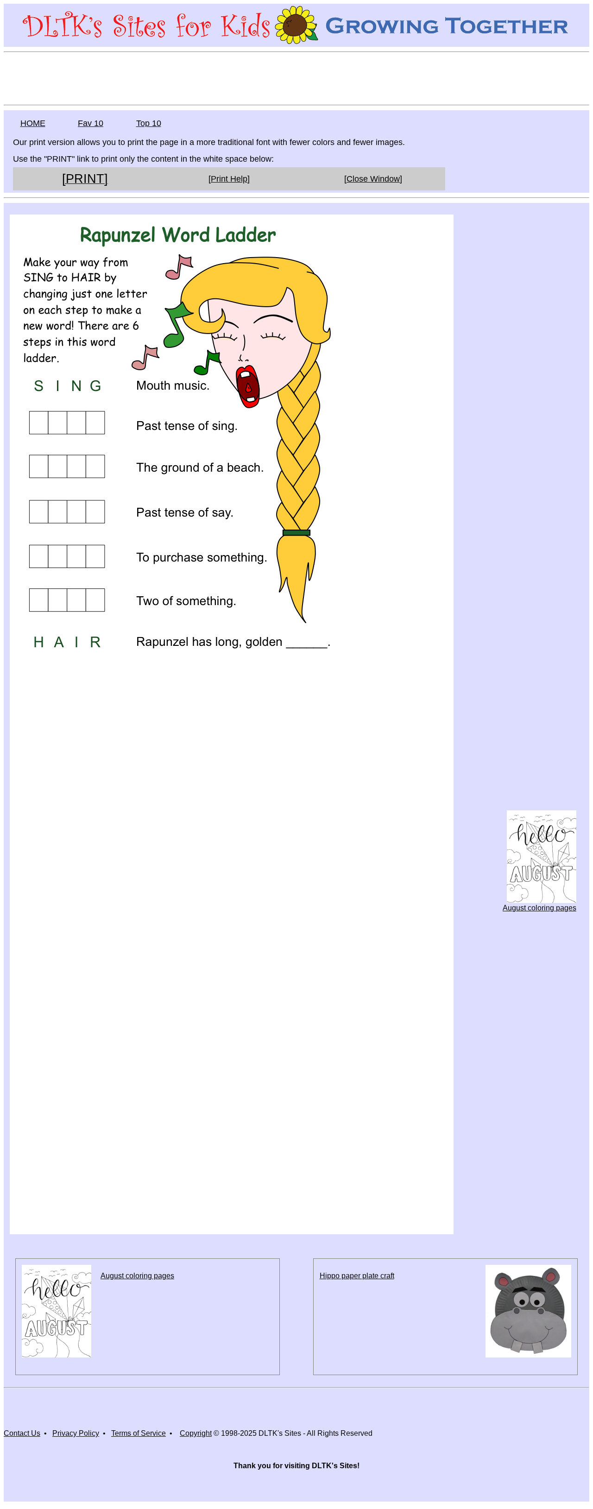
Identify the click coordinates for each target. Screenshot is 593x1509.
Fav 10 (90, 123)
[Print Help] (229, 178)
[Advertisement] (296, 78)
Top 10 (148, 123)
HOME (32, 123)
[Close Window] (373, 178)
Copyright (196, 1433)
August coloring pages (539, 908)
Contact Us (22, 1433)
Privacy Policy (75, 1433)
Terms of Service (138, 1433)
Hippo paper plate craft (357, 1276)
